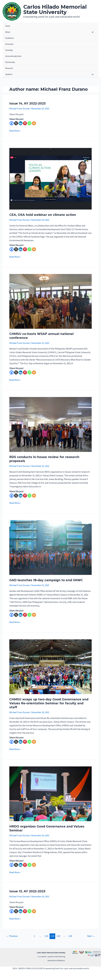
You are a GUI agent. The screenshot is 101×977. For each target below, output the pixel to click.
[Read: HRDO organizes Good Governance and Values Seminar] (50, 793)
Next (91, 935)
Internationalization (13, 56)
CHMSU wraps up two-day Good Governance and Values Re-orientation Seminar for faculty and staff (48, 703)
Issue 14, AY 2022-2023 (27, 103)
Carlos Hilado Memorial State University (55, 9)
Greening (9, 50)
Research (9, 68)
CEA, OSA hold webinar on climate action (42, 215)
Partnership (10, 62)
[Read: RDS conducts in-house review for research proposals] (50, 424)
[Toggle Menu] (92, 32)
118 (46, 935)
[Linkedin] (20, 123)
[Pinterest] (25, 123)
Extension (9, 44)
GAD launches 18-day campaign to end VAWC (46, 580)
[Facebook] (12, 123)
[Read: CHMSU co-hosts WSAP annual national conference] (50, 301)
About (7, 32)
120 (58, 935)
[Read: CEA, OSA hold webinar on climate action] (50, 178)
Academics (9, 38)
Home (7, 26)
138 (70, 935)
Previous (12, 935)
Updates (8, 74)
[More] (34, 123)
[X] (16, 123)
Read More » (15, 131)
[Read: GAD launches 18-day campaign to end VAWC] (50, 547)
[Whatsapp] (29, 123)
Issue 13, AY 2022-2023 (27, 891)
